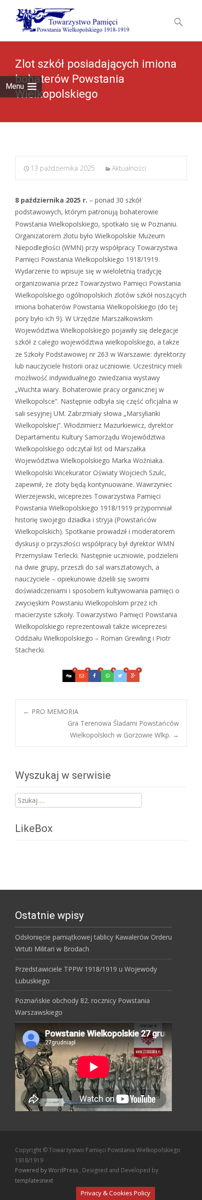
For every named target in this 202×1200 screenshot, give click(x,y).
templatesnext (34, 1180)
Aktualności (129, 168)
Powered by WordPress (47, 1170)
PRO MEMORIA (50, 711)
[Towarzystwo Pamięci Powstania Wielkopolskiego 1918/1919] (66, 19)
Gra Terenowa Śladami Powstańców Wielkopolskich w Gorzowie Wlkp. (123, 729)
